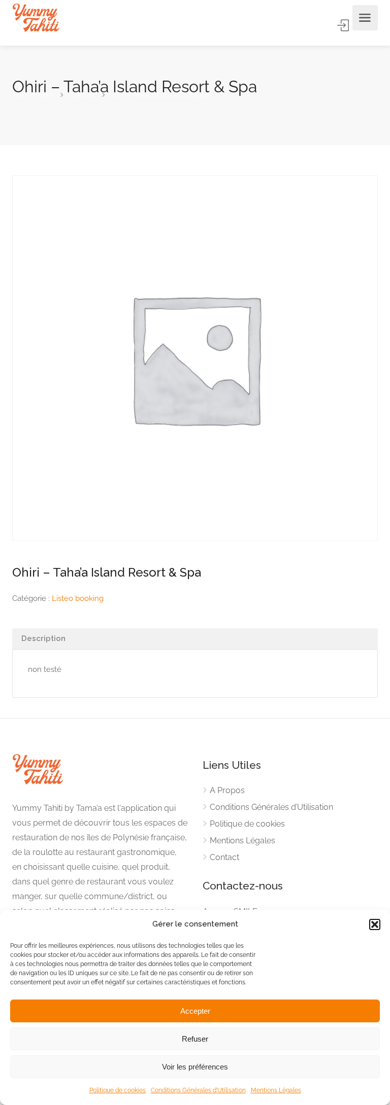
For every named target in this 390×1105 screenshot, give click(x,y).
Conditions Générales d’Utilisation (198, 1090)
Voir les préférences (195, 1066)
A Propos (227, 790)
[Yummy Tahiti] (35, 18)
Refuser (195, 1039)
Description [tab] (43, 638)
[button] (375, 924)
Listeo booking (78, 598)
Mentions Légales (276, 1090)
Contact (224, 857)
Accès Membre (343, 25)
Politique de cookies (117, 1090)
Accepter (195, 1011)
